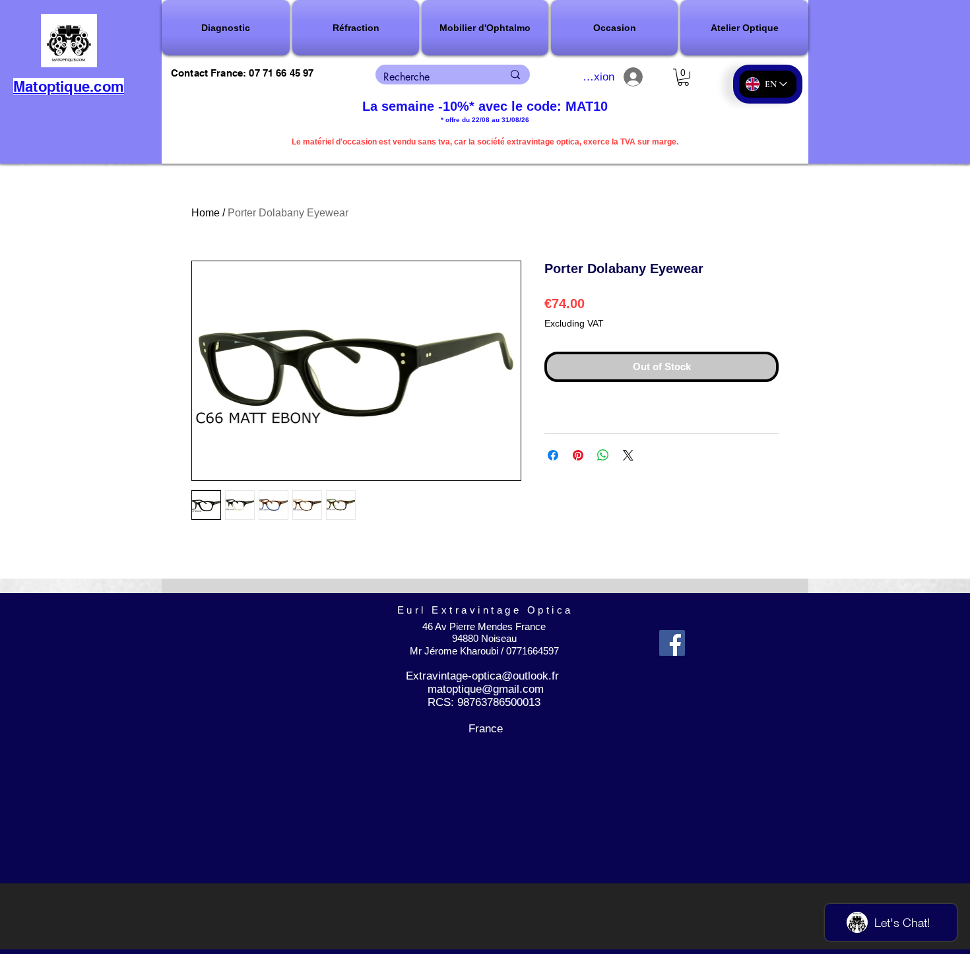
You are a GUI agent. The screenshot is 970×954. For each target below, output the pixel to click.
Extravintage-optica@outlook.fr (482, 676)
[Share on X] (628, 455)
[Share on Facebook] (553, 455)
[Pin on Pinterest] (578, 455)
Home (205, 212)
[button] (226, 27)
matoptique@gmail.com (486, 689)
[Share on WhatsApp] (603, 455)
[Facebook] (672, 643)
